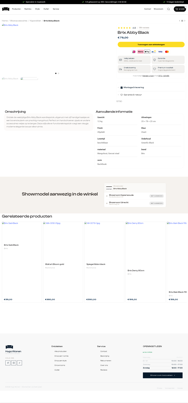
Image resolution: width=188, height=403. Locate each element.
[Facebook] (7, 362)
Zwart (143, 132)
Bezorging (104, 356)
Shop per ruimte (61, 356)
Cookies (180, 388)
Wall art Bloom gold (54, 264)
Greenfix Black (147, 143)
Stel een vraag (148, 76)
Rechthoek (102, 164)
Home (5, 21)
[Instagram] (13, 362)
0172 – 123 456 (163, 76)
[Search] (168, 9)
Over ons (104, 365)
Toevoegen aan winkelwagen (151, 44)
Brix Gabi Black (11, 245)
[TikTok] (19, 362)
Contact (103, 351)
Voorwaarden (170, 388)
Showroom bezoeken (161, 375)
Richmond (50, 268)
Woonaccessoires (19, 21)
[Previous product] (179, 21)
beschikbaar (102, 143)
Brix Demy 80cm (136, 271)
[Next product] (184, 21)
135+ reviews (144, 28)
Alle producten (61, 351)
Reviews (103, 370)
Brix (6, 248)
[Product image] (22, 232)
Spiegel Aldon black (95, 264)
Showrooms (60, 365)
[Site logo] (5, 9)
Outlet (57, 370)
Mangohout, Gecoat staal (108, 153)
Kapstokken (35, 21)
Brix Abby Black (120, 189)
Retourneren (105, 360)
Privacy (159, 388)
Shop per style (60, 360)
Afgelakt (101, 132)
